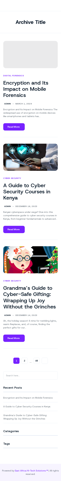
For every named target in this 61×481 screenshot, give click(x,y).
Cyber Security (12, 178)
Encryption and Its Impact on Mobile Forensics (25, 89)
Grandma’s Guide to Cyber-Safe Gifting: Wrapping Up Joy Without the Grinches (29, 297)
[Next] (45, 361)
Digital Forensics (13, 76)
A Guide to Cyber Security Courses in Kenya (26, 191)
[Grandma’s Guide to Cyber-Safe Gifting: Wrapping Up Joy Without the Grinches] (30, 260)
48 (36, 360)
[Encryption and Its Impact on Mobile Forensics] (30, 54)
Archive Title (31, 22)
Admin (7, 104)
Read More (13, 128)
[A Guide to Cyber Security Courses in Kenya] (30, 157)
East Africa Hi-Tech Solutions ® (31, 470)
